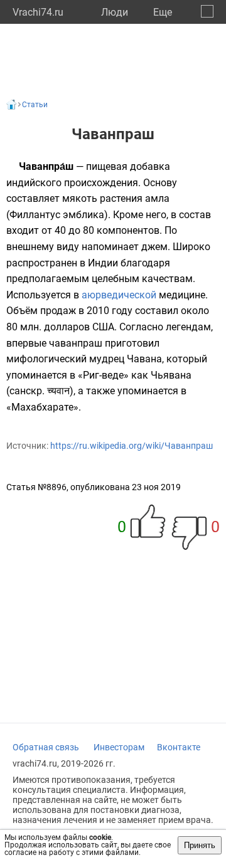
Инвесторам (119, 747)
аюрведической (119, 295)
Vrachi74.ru (38, 12)
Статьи (35, 104)
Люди (114, 12)
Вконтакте (178, 747)
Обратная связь (46, 747)
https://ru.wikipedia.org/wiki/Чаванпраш (131, 446)
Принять (199, 845)
